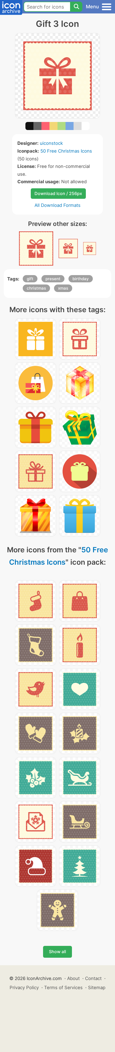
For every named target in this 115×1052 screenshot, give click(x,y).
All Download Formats (57, 205)
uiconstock (51, 143)
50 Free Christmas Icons (66, 151)
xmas (63, 288)
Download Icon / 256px (58, 193)
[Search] (76, 7)
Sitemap (96, 987)
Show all (57, 951)
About (73, 978)
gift (30, 278)
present (52, 278)
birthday (80, 278)
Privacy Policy (24, 987)
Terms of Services (63, 987)
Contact (93, 978)
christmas (36, 288)
